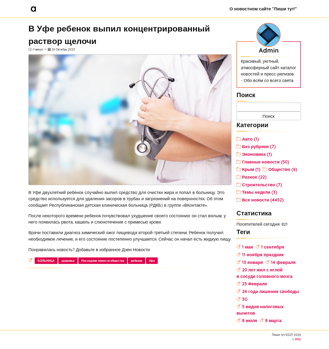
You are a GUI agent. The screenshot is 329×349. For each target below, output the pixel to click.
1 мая (247, 246)
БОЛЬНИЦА (46, 260)
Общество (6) (282, 169)
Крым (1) (251, 169)
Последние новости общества (102, 260)
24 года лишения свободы (270, 291)
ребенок (136, 260)
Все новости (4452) (263, 199)
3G (245, 299)
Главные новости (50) (265, 161)
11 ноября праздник (263, 254)
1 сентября (272, 246)
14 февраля (283, 262)
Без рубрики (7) (259, 146)
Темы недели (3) (259, 192)
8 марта (273, 320)
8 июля (249, 320)
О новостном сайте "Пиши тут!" (263, 8)
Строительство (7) (262, 184)
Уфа (152, 260)
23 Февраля (254, 283)
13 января (252, 262)
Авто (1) (250, 139)
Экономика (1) (257, 154)
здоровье (68, 260)
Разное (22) (254, 177)
